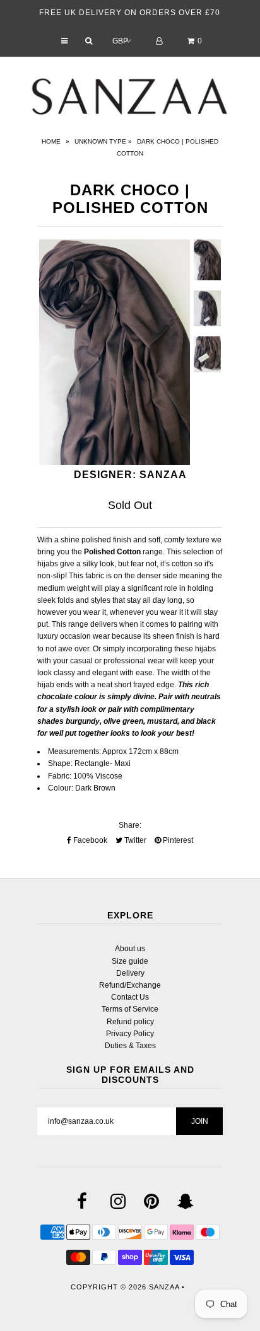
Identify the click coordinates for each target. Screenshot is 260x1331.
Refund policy (130, 1021)
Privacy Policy (130, 1033)
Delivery (130, 973)
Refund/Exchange (130, 985)
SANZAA (164, 1287)
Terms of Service (130, 1009)
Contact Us (130, 997)
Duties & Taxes (130, 1045)
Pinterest (177, 840)
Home (51, 141)
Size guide (130, 961)
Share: (130, 825)
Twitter (134, 840)
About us (130, 948)
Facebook (89, 840)
